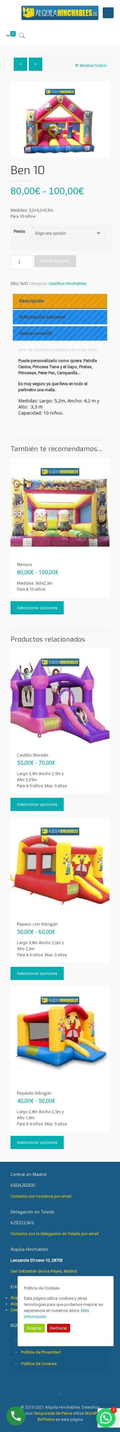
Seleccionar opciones (37, 607)
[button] (106, 1418)
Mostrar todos (93, 65)
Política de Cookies (39, 1363)
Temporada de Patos (53, 1413)
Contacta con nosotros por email (41, 1196)
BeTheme (46, 1419)
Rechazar (58, 1328)
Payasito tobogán (34, 1093)
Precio (19, 231)
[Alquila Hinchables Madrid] (60, 12)
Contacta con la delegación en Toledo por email (55, 1233)
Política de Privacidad (40, 1352)
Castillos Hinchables (67, 283)
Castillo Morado (32, 755)
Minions (24, 564)
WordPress (95, 1413)
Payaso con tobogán (37, 924)
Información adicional (42, 317)
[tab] (60, 301)
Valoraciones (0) (35, 333)
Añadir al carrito (55, 261)
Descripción (31, 301)
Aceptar (34, 1328)
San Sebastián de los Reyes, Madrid (44, 1260)
